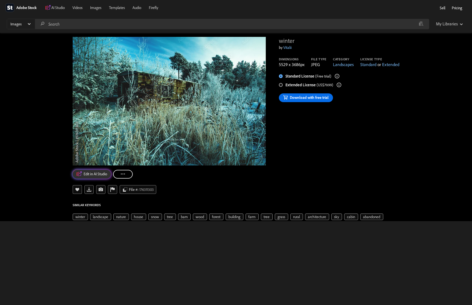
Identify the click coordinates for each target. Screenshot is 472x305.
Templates (117, 7)
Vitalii (287, 47)
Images (95, 7)
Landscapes (343, 64)
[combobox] (232, 24)
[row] (80, 217)
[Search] (43, 24)
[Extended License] (339, 85)
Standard (368, 64)
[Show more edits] (123, 174)
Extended (390, 64)
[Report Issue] (112, 189)
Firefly (153, 7)
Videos (77, 7)
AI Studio (58, 7)
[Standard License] (337, 76)
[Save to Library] (77, 189)
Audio (136, 7)
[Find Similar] (100, 189)
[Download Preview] (89, 189)
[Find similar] (421, 24)
